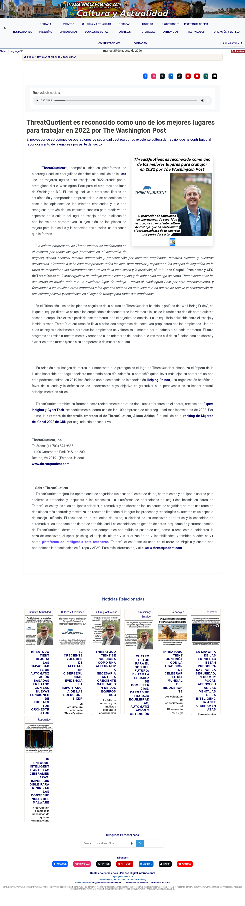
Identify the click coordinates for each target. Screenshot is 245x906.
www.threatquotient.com (50, 464)
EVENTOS (107, 887)
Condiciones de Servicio (136, 882)
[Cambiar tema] (5, 28)
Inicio (30, 57)
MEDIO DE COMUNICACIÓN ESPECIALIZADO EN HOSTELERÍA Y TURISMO (79, 887)
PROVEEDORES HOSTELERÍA (184, 887)
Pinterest (126, 864)
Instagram (83, 864)
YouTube (186, 864)
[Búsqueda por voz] (132, 843)
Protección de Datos (160, 882)
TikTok (166, 864)
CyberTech (56, 410)
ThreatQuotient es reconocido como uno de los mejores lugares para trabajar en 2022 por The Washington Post (120, 126)
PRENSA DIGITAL (152, 889)
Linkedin (147, 864)
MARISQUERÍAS (149, 887)
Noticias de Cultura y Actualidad (56, 57)
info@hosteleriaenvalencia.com (107, 882)
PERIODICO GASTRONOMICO (120, 889)
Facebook (60, 864)
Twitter (105, 864)
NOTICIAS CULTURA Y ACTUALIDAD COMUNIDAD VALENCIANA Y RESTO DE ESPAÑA (29, 887)
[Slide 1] (172, 242)
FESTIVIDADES (91, 889)
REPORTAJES (214, 887)
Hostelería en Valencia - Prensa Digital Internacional (122, 873)
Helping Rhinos (158, 380)
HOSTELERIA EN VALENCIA (166, 889)
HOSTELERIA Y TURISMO (138, 889)
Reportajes (178, 612)
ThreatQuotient (53, 168)
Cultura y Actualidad (39, 612)
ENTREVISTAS (81, 889)
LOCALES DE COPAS (160, 887)
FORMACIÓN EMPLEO (104, 889)
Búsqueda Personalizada (122, 835)
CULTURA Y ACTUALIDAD (202, 887)
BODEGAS (171, 887)
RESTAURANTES (115, 887)
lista (123, 174)
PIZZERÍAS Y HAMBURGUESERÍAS (132, 887)
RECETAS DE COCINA (226, 887)
